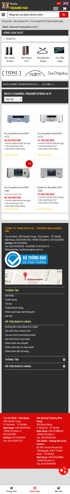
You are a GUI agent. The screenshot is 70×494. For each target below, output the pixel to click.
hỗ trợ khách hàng (18, 366)
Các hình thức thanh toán (18, 331)
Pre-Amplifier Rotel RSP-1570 (50, 135)
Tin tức (56, 13)
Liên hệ (8, 316)
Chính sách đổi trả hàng (17, 351)
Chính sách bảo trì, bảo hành (19, 347)
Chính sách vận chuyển (16, 343)
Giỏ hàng (64, 13)
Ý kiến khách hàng (14, 308)
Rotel (9, 38)
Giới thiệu (9, 295)
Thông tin (11, 359)
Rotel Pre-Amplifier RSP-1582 (50, 189)
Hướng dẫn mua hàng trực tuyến (21, 326)
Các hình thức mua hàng (17, 339)
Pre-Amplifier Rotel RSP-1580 (16, 189)
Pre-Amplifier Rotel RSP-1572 (16, 135)
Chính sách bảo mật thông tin (20, 312)
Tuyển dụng (11, 299)
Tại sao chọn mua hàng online (20, 335)
